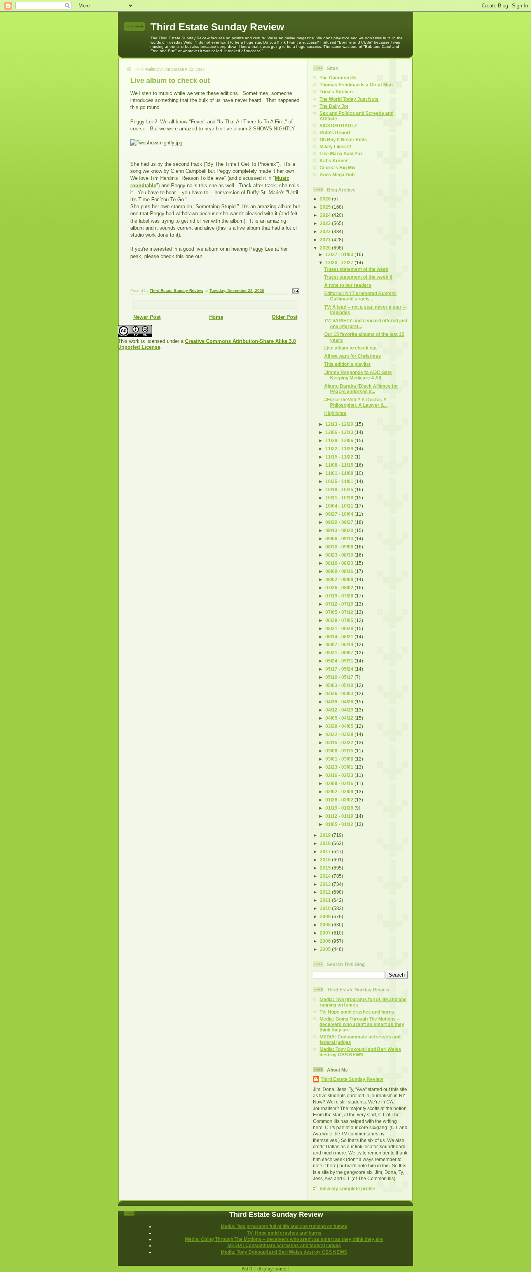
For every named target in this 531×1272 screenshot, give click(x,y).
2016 (326, 859)
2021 (326, 239)
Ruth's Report (335, 132)
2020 (326, 247)
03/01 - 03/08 (340, 758)
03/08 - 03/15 (340, 750)
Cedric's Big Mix (338, 167)
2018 (326, 843)
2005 (326, 949)
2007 (326, 932)
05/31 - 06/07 (340, 652)
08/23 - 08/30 (340, 554)
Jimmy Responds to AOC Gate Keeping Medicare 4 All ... (358, 375)
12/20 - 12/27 (340, 262)
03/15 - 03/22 (340, 742)
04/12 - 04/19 (340, 709)
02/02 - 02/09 (340, 791)
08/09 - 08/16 (340, 571)
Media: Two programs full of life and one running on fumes (284, 1226)
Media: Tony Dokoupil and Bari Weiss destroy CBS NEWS (360, 1052)
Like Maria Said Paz (341, 153)
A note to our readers (347, 285)
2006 (326, 940)
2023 (326, 223)
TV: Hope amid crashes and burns (357, 1011)
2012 (326, 891)
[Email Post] (295, 290)
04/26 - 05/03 (340, 693)
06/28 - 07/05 (340, 620)
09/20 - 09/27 (340, 522)
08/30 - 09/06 (340, 546)
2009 (326, 916)
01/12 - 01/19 (340, 816)
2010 (326, 908)
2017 (326, 851)
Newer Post (147, 317)
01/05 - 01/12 (340, 824)
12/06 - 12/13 (340, 432)
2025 (326, 206)
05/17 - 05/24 (340, 668)
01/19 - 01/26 (340, 807)
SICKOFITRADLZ (338, 125)
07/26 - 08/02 (340, 587)
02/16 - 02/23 (340, 775)
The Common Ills (338, 77)
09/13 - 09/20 (340, 530)
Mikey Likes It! (335, 146)
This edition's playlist (347, 364)
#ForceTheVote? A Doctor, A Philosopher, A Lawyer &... (356, 402)
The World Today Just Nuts (349, 99)
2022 (326, 231)
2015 (326, 867)
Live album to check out (350, 347)
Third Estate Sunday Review (217, 27)
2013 (326, 884)
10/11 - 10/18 (340, 497)
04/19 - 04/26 (340, 701)
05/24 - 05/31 (340, 660)
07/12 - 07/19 (340, 603)
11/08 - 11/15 (340, 464)
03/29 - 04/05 (340, 726)
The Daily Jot (334, 106)
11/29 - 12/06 (340, 440)
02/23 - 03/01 (340, 767)
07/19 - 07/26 (340, 595)
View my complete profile (347, 1188)
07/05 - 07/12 (340, 612)
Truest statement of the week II (358, 276)
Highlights (335, 413)
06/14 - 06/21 (340, 636)
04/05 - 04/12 (340, 717)
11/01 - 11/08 (340, 473)
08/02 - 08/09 (340, 579)
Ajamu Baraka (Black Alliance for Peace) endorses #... (361, 388)
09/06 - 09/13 (340, 538)
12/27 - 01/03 (340, 254)
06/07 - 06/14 (340, 644)
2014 (326, 875)
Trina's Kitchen (336, 91)
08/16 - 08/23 (340, 563)
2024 (326, 215)
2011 (326, 900)
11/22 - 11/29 (340, 448)
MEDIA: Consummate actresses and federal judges (284, 1245)
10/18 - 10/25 (340, 489)
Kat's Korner (334, 160)
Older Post (284, 317)
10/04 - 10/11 (340, 505)
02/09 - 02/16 (340, 783)
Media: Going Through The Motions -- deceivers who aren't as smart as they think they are (362, 1024)
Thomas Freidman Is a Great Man (356, 84)
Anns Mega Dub (337, 174)
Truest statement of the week (356, 269)
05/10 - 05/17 (340, 677)
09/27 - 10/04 (340, 514)
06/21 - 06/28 (340, 628)
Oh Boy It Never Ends (343, 139)
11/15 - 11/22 (340, 456)
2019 (326, 835)
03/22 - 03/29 (340, 734)
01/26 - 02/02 (340, 799)
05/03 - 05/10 (340, 685)
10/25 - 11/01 (340, 481)
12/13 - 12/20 (340, 424)
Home (216, 317)
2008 (326, 924)
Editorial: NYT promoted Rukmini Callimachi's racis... (360, 296)
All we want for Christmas (352, 355)
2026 (326, 198)
